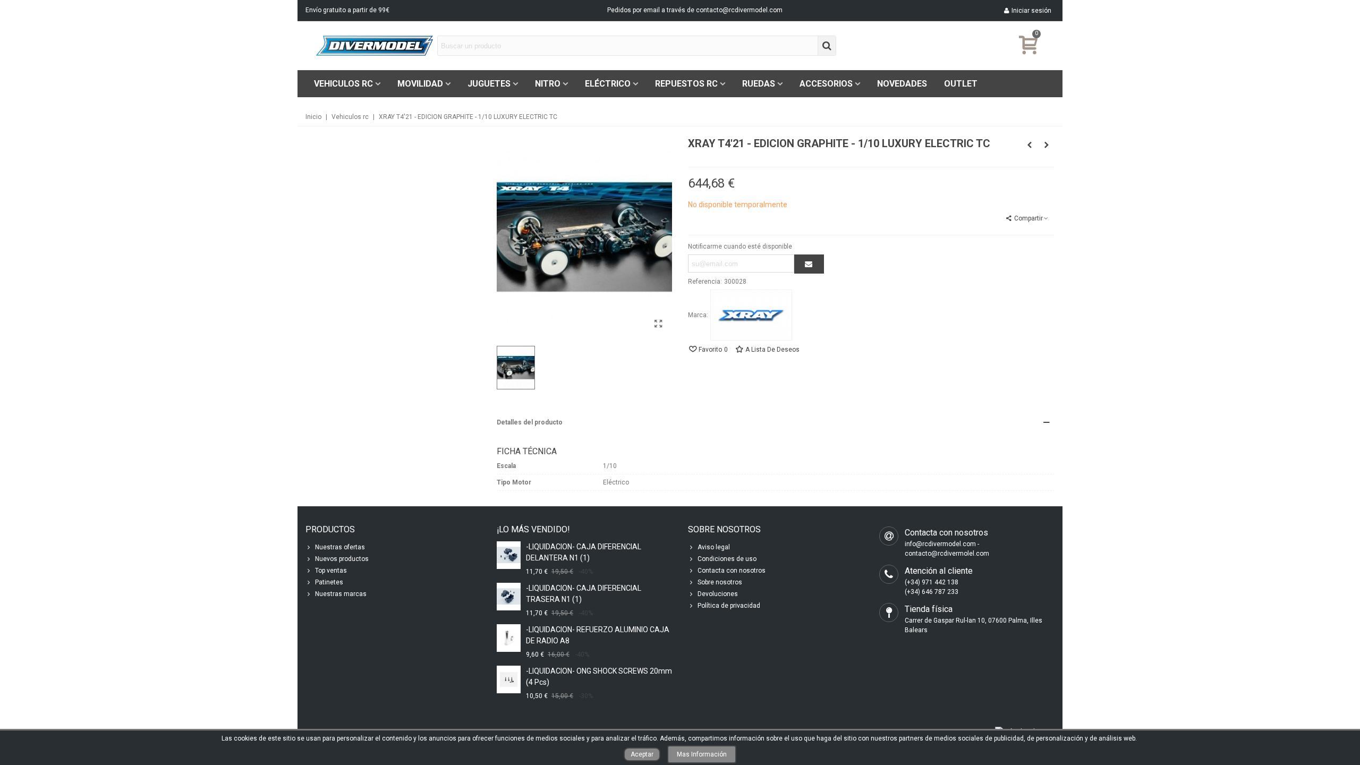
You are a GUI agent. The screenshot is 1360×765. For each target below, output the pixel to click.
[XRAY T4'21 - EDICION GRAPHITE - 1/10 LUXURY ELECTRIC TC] (659, 324)
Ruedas (758, 84)
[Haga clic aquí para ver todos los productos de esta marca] (751, 315)
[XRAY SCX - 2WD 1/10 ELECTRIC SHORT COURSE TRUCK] (1030, 145)
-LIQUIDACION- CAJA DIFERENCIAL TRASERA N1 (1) (583, 594)
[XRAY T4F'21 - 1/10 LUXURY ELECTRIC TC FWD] (1047, 145)
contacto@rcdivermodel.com (739, 10)
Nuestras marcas (341, 594)
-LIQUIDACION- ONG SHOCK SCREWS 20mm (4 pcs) (599, 676)
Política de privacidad (729, 605)
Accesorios (826, 84)
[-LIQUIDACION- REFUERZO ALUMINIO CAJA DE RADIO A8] (509, 637)
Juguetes (489, 84)
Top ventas (331, 570)
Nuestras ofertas (340, 547)
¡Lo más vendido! (533, 529)
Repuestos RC (686, 84)
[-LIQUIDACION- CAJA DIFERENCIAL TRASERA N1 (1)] (509, 596)
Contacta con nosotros (732, 570)
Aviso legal (714, 547)
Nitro (547, 84)
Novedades (902, 84)
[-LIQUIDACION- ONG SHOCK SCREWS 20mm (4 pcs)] (509, 679)
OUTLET (961, 84)
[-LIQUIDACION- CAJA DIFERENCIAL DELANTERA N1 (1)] (509, 554)
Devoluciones (718, 594)
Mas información (702, 754)
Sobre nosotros (720, 582)
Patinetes (329, 582)
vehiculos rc (343, 84)
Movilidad (420, 84)
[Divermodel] (374, 45)
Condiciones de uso (727, 559)
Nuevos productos (342, 559)
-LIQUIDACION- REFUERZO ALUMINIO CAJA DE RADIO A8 (597, 635)
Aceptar (642, 754)
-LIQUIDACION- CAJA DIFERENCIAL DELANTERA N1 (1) (583, 552)
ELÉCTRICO (608, 84)
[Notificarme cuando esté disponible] (809, 264)
